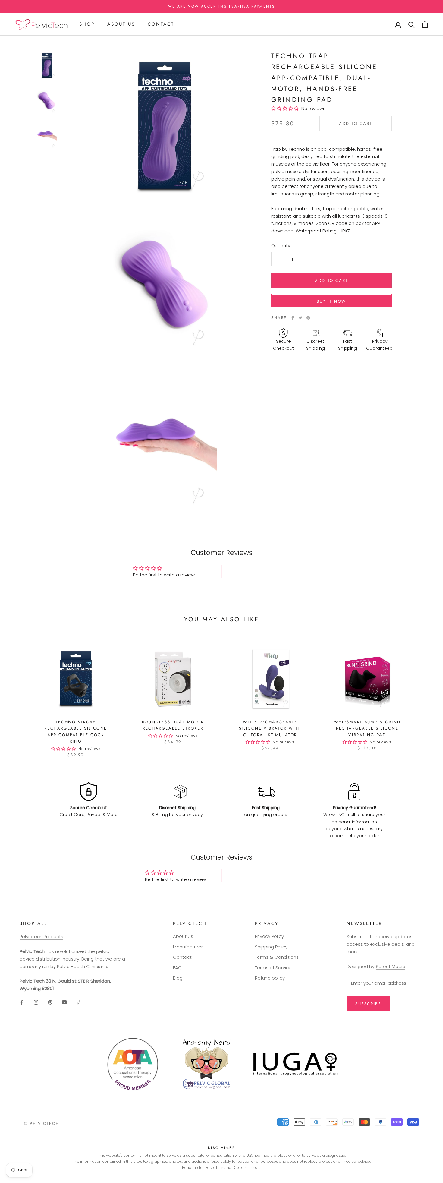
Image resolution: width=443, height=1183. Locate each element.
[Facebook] (292, 318)
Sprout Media (390, 966)
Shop (87, 24)
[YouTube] (64, 1002)
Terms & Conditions (277, 957)
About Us (121, 24)
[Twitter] (300, 318)
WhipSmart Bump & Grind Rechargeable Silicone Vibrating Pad (367, 728)
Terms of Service (273, 967)
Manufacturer (188, 947)
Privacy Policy (269, 936)
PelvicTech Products (41, 936)
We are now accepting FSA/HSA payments (221, 6)
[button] (286, 108)
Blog (178, 978)
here (257, 1167)
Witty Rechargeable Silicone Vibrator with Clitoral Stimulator (270, 728)
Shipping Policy (271, 947)
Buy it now (331, 301)
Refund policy (270, 978)
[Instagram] (36, 1002)
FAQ (177, 967)
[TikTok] (78, 1002)
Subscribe (368, 1004)
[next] (424, 695)
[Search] (411, 24)
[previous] (19, 695)
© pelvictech (41, 1123)
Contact (161, 24)
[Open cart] (425, 24)
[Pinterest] (308, 318)
